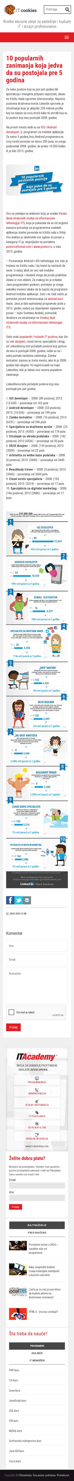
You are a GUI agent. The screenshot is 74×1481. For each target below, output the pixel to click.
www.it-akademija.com (37, 1146)
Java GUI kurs (16, 1451)
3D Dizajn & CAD (37, 1127)
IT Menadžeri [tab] (37, 1360)
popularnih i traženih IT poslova (38, 337)
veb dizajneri (17, 341)
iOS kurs (13, 1421)
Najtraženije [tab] (37, 1225)
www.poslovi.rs (43, 247)
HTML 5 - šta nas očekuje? (43, 1312)
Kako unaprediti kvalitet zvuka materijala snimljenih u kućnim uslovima (44, 1271)
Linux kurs (14, 1390)
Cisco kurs (15, 1461)
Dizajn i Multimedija (37, 1104)
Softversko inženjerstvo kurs (25, 1441)
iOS (43, 127)
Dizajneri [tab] (37, 1353)
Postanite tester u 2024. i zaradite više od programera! (43, 1248)
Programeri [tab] (37, 1346)
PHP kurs (14, 1370)
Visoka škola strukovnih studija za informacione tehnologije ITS (36, 218)
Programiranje (37, 1082)
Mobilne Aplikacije (37, 1138)
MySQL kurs (15, 1431)
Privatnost (63, 1475)
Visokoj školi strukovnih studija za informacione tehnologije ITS (34, 322)
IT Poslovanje (37, 1116)
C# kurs (13, 1380)
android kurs (55, 299)
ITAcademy (25, 1475)
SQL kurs (14, 1410)
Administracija (37, 1093)
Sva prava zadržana (44, 1475)
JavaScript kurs (17, 1400)
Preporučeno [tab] (37, 1232)
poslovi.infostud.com (18, 247)
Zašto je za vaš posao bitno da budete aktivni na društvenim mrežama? (45, 1293)
